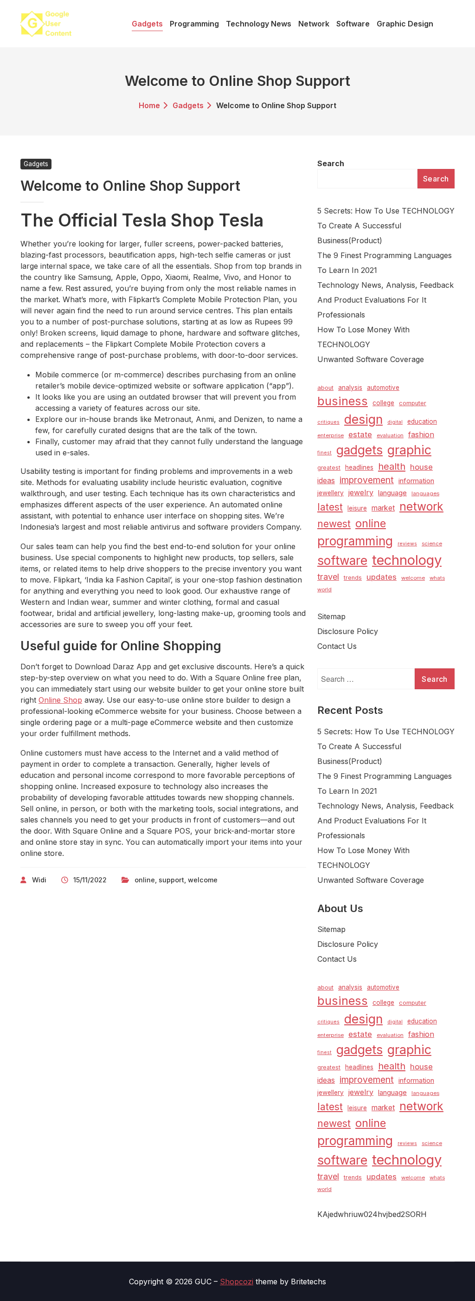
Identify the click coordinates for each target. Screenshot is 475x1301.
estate (360, 434)
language (392, 493)
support (171, 880)
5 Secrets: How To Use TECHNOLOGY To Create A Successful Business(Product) (386, 225)
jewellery (330, 493)
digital (395, 422)
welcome (203, 880)
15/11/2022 (90, 880)
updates (381, 577)
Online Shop (60, 700)
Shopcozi (236, 1281)
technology (407, 560)
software (342, 560)
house (421, 467)
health (391, 466)
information (416, 481)
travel (328, 576)
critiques (328, 422)
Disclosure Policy (347, 631)
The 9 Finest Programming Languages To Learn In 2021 (384, 263)
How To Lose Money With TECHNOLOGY (363, 337)
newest (334, 524)
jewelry (360, 492)
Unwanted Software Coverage (370, 359)
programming (355, 541)
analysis (350, 387)
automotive (383, 387)
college (383, 403)
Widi (39, 880)
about (325, 387)
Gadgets (188, 105)
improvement (367, 479)
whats (437, 578)
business (342, 401)
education (422, 421)
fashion (421, 434)
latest (330, 507)
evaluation (390, 435)
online (145, 880)
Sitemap (331, 616)
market (383, 508)
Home (149, 105)
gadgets (359, 450)
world (324, 589)
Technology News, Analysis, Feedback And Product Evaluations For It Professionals (385, 299)
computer (412, 403)
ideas (326, 480)
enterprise (330, 435)
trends (353, 577)
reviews (407, 544)
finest (324, 453)
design (363, 419)
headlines (359, 467)
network (421, 506)
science (432, 543)
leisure (357, 508)
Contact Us (337, 646)
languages (425, 493)
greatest (328, 467)
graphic (409, 449)
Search (330, 163)
